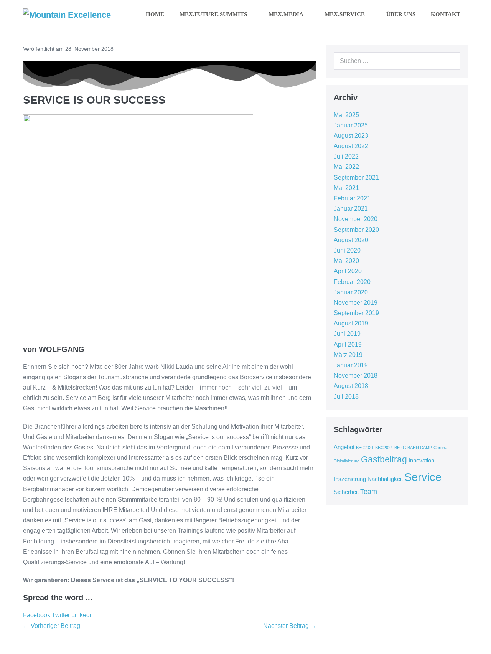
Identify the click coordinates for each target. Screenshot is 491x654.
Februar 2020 (352, 282)
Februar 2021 (352, 198)
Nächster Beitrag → (289, 626)
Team (368, 491)
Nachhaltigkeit (385, 479)
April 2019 (348, 344)
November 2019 (355, 302)
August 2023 (351, 135)
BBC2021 (365, 447)
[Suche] (450, 61)
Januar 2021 (351, 208)
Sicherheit (346, 492)
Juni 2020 (347, 250)
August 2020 (351, 240)
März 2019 (348, 355)
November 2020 (355, 219)
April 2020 (348, 271)
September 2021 (356, 177)
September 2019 (356, 313)
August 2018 (351, 386)
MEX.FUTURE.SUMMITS (214, 14)
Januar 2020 (351, 292)
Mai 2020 (346, 261)
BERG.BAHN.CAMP (413, 447)
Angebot (344, 447)
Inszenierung (350, 479)
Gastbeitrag (384, 459)
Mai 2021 (346, 188)
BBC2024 (384, 447)
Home (155, 14)
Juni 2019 (347, 333)
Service (423, 477)
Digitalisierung (346, 461)
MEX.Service (345, 14)
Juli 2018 (346, 396)
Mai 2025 (346, 115)
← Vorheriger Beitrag (51, 626)
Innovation (421, 460)
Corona (440, 447)
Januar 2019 (351, 365)
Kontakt (445, 14)
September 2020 (356, 229)
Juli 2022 (346, 156)
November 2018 (355, 375)
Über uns (400, 14)
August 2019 (351, 323)
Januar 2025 (351, 125)
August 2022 (351, 146)
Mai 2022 (346, 167)
